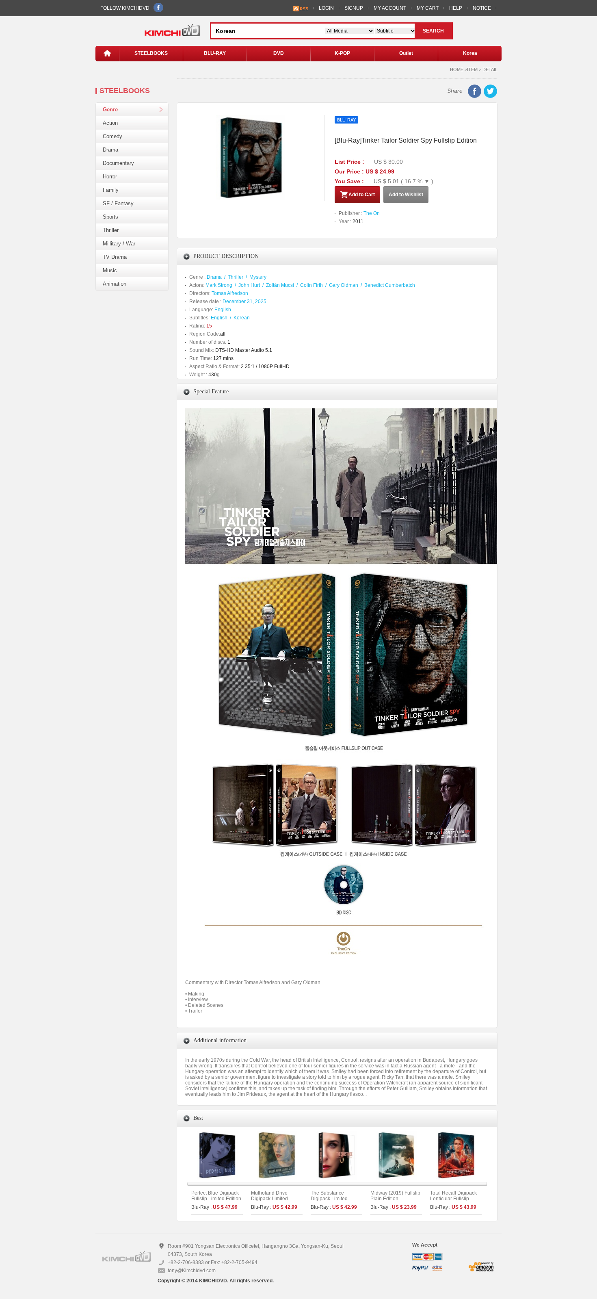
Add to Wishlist (406, 194)
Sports (110, 217)
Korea (470, 53)
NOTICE (482, 8)
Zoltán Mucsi (280, 285)
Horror (110, 176)
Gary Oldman (343, 285)
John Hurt (249, 285)
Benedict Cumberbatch (389, 285)
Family (111, 190)
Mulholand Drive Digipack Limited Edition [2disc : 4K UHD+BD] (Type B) (271, 1201)
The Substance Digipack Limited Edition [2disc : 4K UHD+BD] (330, 1201)
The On (371, 213)
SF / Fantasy (118, 203)
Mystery (257, 277)
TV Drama (115, 257)
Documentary (118, 163)
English (222, 309)
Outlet (406, 53)
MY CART (428, 8)
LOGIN (326, 8)
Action (110, 123)
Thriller (111, 230)
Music (110, 270)
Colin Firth (311, 285)
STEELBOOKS (151, 53)
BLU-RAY (215, 53)
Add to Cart (361, 194)
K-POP (342, 53)
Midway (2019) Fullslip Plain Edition (395, 1195)
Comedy (112, 136)
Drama (110, 150)
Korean (242, 318)
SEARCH (433, 31)
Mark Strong (218, 285)
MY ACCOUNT (390, 8)
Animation (114, 284)
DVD (278, 53)
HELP (455, 8)
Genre (110, 109)
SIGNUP (353, 8)
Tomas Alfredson (230, 293)
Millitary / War (119, 244)
